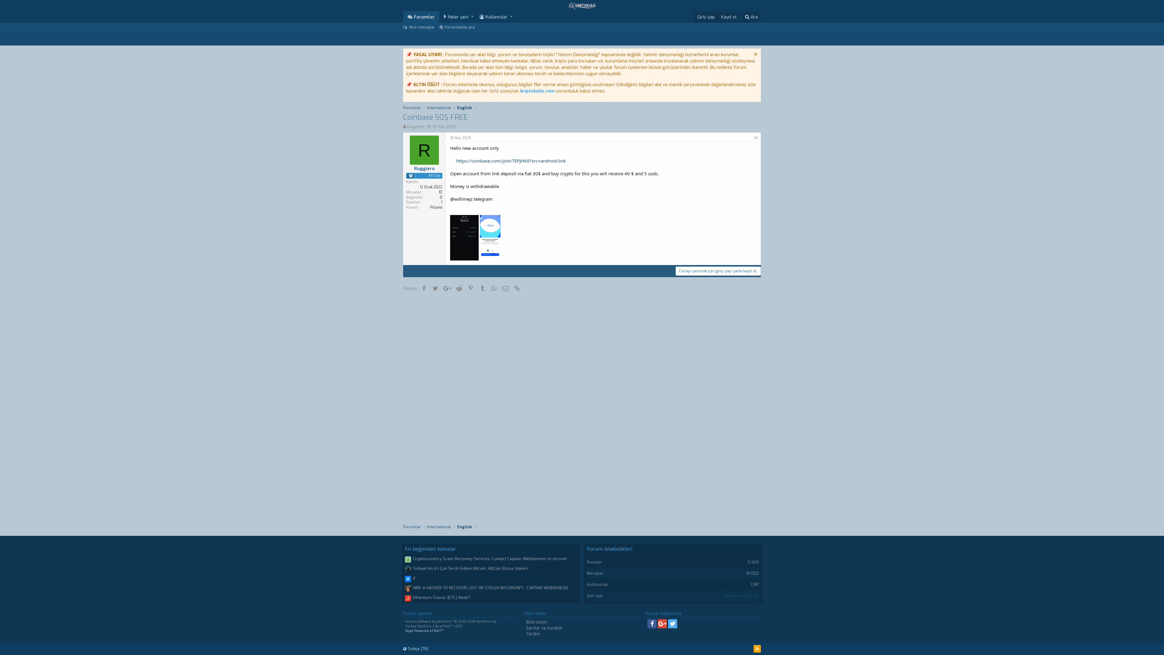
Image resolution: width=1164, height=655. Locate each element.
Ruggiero (415, 126)
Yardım (533, 634)
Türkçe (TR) (417, 648)
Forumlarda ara (460, 27)
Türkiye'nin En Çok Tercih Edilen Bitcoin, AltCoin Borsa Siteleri (470, 568)
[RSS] (757, 649)
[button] (472, 16)
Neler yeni (458, 17)
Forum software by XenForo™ (451, 621)
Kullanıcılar (496, 17)
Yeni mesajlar (422, 27)
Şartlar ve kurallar (544, 628)
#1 (756, 138)
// (414, 578)
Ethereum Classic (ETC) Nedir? (441, 597)
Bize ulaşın (536, 622)
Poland (436, 207)
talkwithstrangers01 (740, 595)
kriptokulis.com (537, 91)
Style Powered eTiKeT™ (424, 631)
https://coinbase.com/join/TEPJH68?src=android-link (511, 161)
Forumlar (424, 17)
